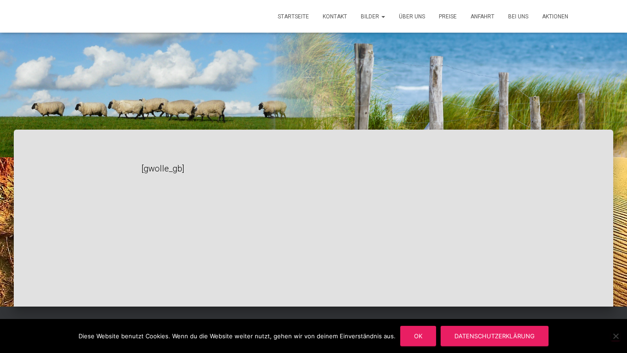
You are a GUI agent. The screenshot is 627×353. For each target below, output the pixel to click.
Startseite (293, 16)
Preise (448, 16)
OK (418, 336)
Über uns (412, 16)
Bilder (371, 16)
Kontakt (335, 16)
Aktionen (555, 16)
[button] (383, 16)
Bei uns (518, 16)
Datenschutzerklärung (494, 336)
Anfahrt (482, 16)
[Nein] (615, 336)
